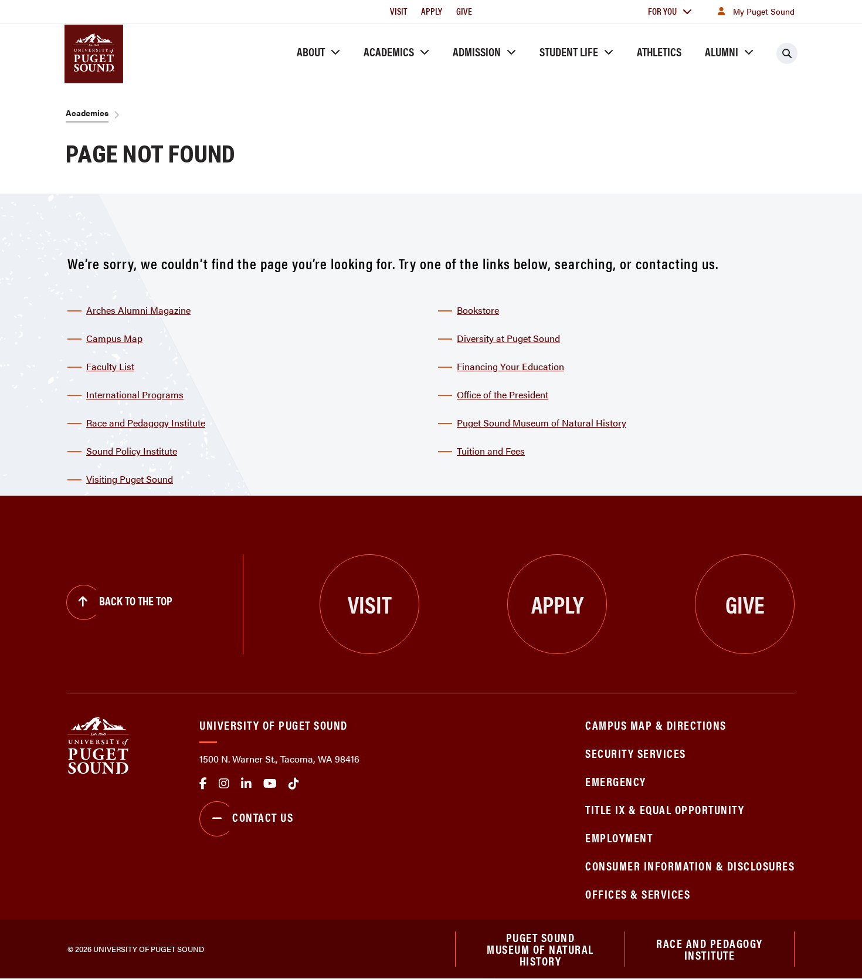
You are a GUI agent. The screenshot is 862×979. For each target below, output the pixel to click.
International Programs (135, 394)
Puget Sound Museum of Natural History (541, 422)
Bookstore (478, 310)
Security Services (635, 752)
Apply (431, 11)
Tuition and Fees (491, 451)
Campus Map (114, 338)
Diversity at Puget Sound (508, 338)
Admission (477, 51)
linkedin (246, 784)
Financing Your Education (510, 366)
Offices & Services (637, 893)
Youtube (270, 784)
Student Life (568, 51)
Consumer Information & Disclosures (690, 865)
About (311, 51)
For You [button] (662, 11)
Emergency (615, 781)
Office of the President (502, 394)
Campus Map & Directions (656, 724)
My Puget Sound (764, 11)
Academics (389, 51)
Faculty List (110, 366)
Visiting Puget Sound (129, 479)
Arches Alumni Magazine (138, 310)
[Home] (98, 744)
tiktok (294, 784)
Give (464, 11)
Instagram (224, 784)
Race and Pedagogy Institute (145, 422)
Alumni (721, 51)
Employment (619, 837)
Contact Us (262, 816)
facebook (203, 784)
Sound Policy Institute (131, 451)
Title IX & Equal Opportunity (664, 809)
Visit (398, 11)
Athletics (659, 51)
